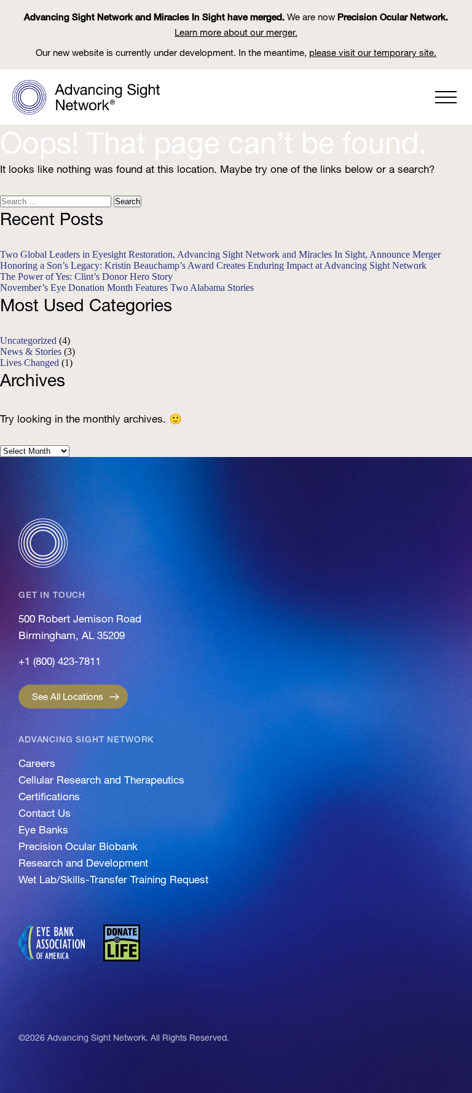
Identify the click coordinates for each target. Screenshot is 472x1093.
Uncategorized (28, 340)
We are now (236, 24)
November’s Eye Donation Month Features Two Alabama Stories (127, 287)
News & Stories (30, 351)
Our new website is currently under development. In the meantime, (236, 52)
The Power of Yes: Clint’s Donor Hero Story (86, 276)
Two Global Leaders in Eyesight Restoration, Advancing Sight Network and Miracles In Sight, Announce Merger (220, 254)
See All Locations (67, 696)
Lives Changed (29, 362)
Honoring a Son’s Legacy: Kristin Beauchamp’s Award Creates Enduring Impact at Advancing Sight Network (213, 265)
